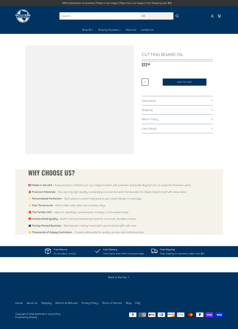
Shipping (147, 110)
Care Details (149, 128)
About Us (32, 303)
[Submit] (177, 16)
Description (149, 100)
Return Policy (150, 119)
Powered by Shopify (26, 317)
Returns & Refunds (66, 303)
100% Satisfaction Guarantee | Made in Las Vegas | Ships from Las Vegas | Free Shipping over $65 (117, 3)
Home (19, 303)
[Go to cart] (219, 15)
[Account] (212, 15)
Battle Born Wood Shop (48, 313)
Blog (128, 303)
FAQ (137, 303)
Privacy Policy (90, 303)
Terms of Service (112, 303)
